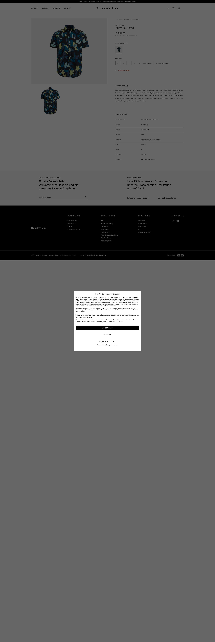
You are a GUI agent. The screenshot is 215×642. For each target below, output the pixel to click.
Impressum (120, 321)
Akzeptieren (107, 328)
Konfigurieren (107, 334)
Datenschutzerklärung (108, 321)
